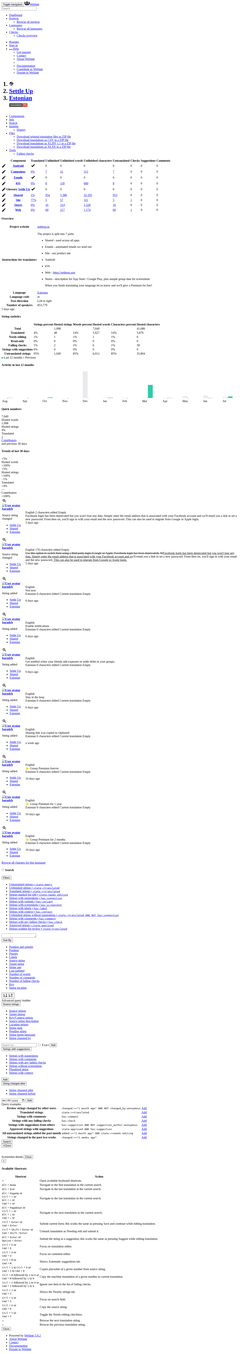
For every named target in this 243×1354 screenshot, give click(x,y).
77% (33, 200)
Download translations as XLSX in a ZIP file (44, 146)
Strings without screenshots (25, 1066)
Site (18, 200)
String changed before (22, 1093)
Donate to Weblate (28, 72)
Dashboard (15, 15)
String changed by (20, 1038)
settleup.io (43, 226)
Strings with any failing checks (27, 1062)
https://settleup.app (64, 272)
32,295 (88, 195)
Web (18, 209)
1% (33, 195)
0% (33, 171)
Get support (24, 52)
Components (16, 116)
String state (15, 1028)
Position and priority (21, 946)
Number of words (19, 974)
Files (12, 133)
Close (28, 1157)
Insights (13, 126)
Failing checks (25, 153)
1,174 (87, 209)
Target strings (17, 1014)
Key (11, 984)
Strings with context (21, 1072)
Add (53, 1045)
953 (115, 195)
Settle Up (21, 90)
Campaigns (18, 171)
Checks (13, 32)
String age (15, 967)
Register (14, 42)
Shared (18, 195)
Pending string (17, 1031)
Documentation (26, 65)
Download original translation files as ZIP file (44, 136)
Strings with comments (22, 1059)
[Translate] (4, 166)
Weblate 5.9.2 (32, 1335)
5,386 (63, 195)
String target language (22, 1034)
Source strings (17, 1010)
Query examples (11, 1104)
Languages (15, 25)
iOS (18, 183)
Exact (45, 1045)
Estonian (20, 97)
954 (47, 195)
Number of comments (22, 977)
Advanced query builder (16, 1000)
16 (46, 205)
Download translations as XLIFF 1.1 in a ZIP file (46, 143)
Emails (18, 177)
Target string (16, 964)
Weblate (34, 4)
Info (11, 119)
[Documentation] (3, 870)
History (21, 129)
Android (18, 165)
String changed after (21, 1090)
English (45, 512)
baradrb (7, 508)
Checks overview (27, 35)
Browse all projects (28, 21)
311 (86, 200)
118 (62, 183)
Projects (14, 18)
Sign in (13, 45)
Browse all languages (29, 28)
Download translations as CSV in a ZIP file (43, 140)
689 (86, 183)
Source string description (24, 1021)
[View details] (4, 502)
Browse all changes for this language (24, 862)
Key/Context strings (21, 1017)
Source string (17, 960)
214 (62, 205)
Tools (12, 150)
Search (13, 123)
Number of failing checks (24, 981)
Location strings (18, 1024)
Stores (18, 205)
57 (61, 200)
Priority (13, 953)
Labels (13, 957)
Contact (21, 55)
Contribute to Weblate (30, 69)
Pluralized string (18, 1069)
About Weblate (26, 59)
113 (86, 171)
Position (14, 950)
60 (46, 209)
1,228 (87, 205)
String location (18, 987)
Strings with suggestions (23, 1055)
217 (62, 209)
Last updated (16, 970)
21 (61, 171)
